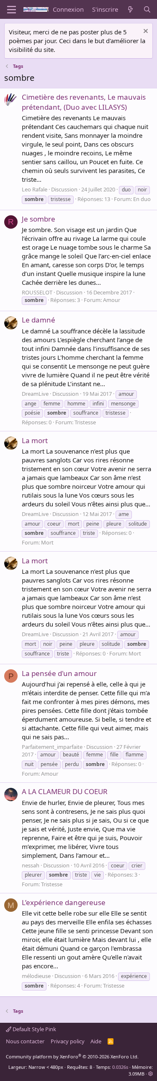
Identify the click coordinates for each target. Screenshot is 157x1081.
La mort (35, 440)
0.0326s (120, 1067)
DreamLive (35, 393)
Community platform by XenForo (72, 1056)
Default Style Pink (33, 1029)
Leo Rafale (34, 189)
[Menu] (11, 9)
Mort (47, 542)
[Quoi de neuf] (130, 9)
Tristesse (85, 422)
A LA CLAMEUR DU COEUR (65, 791)
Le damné (38, 320)
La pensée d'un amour (59, 673)
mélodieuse (36, 976)
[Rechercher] (147, 9)
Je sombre (38, 219)
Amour (111, 300)
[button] (150, 1074)
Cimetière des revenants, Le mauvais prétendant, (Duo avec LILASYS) (84, 102)
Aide (95, 1041)
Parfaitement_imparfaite (52, 747)
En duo (142, 199)
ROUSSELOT (37, 292)
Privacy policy (68, 1041)
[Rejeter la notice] (144, 32)
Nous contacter (25, 1041)
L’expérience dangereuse (64, 902)
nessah (30, 865)
